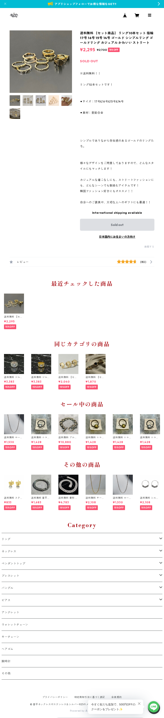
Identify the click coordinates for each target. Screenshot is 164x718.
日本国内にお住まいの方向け (117, 237)
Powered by (77, 710)
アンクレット (10, 612)
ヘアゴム (7, 649)
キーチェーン (10, 637)
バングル (7, 588)
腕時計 (6, 661)
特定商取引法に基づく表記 (89, 697)
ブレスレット (10, 576)
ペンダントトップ (13, 563)
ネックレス (9, 551)
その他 (6, 673)
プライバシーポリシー (55, 697)
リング (6, 539)
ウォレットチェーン (15, 624)
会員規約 (116, 697)
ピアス (6, 600)
